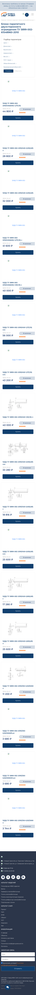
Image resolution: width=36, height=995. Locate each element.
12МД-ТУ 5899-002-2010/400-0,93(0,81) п (18, 149)
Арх (2, 925)
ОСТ (2, 920)
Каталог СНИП (7, 906)
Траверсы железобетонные (10, 891)
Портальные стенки (8, 902)
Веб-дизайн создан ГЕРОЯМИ (11, 988)
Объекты (4, 935)
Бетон (3, 889)
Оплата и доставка (7, 938)
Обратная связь (7, 950)
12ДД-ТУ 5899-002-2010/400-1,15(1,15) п (18, 417)
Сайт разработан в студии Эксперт (13, 986)
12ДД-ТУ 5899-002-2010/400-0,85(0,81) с (18, 597)
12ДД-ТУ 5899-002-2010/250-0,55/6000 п (18, 687)
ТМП (2, 912)
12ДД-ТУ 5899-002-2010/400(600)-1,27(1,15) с (12, 239)
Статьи (3, 941)
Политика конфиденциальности (12, 943)
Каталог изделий (8, 883)
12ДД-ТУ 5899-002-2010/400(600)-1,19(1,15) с (12, 284)
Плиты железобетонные (9, 894)
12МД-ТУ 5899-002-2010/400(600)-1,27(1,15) (12, 104)
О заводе (4, 933)
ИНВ (2, 915)
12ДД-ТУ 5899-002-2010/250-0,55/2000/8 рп (14, 732)
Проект (3, 909)
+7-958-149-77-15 (8, 868)
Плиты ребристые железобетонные (13, 900)
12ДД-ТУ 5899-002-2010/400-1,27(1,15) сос (17, 328)
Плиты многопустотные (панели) (12, 897)
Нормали (4, 923)
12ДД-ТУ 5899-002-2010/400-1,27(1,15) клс (17, 373)
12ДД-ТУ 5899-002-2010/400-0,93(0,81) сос (18, 463)
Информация (6, 929)
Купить (18, 118)
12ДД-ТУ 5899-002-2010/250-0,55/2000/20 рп (14, 777)
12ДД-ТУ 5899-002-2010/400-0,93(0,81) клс (18, 553)
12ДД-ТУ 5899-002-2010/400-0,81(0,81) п (18, 642)
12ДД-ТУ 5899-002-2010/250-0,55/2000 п (18, 822)
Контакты (4, 946)
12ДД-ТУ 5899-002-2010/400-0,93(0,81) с (18, 508)
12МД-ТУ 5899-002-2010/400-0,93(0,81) (18, 193)
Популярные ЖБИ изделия (10, 886)
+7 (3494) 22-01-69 (8, 871)
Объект (3, 917)
